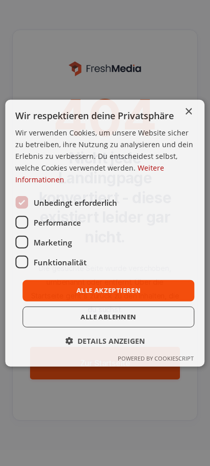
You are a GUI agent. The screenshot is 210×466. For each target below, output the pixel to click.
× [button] (188, 111)
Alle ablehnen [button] (108, 316)
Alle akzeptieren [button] (108, 290)
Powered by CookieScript (156, 358)
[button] (105, 341)
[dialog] (104, 232)
